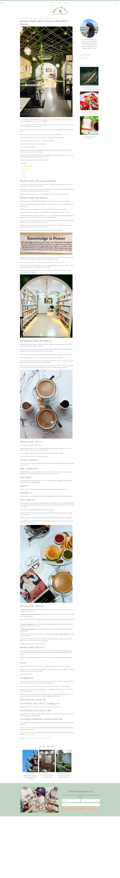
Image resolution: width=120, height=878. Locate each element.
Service (24, 176)
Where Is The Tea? (60, 10)
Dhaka (21, 18)
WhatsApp (35, 357)
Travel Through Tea (33, 18)
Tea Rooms (25, 18)
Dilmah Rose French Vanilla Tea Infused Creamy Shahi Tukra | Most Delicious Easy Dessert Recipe (89, 113)
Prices (24, 175)
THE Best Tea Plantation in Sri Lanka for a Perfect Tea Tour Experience (63, 775)
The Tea (24, 171)
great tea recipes (29, 734)
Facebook (46, 357)
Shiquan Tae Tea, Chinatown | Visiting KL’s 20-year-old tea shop (47, 775)
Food (23, 173)
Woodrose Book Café (38, 121)
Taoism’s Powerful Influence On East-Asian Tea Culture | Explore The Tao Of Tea (30, 776)
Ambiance (25, 168)
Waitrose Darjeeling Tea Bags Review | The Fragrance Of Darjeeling (89, 137)
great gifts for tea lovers (39, 691)
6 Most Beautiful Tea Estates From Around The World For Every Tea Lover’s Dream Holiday (89, 88)
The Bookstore (26, 169)
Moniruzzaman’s (46, 215)
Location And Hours (27, 166)
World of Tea (41, 18)
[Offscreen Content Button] (1, 3)
